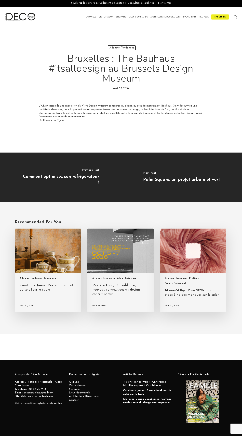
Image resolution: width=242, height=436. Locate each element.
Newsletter (164, 3)
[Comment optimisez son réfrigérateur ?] (60, 177)
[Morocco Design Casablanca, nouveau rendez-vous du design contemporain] (120, 270)
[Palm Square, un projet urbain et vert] (181, 177)
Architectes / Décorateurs (84, 396)
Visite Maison (77, 385)
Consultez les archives (141, 3)
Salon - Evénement (127, 278)
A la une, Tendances (121, 48)
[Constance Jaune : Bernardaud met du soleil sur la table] (48, 270)
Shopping (74, 389)
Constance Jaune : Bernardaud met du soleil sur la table (147, 392)
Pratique (194, 278)
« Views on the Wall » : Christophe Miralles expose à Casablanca (144, 384)
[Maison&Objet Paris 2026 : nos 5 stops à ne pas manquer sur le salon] (193, 270)
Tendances (50, 278)
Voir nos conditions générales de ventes (38, 403)
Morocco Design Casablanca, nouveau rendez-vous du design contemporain (147, 401)
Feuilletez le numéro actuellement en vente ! (97, 3)
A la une (74, 382)
